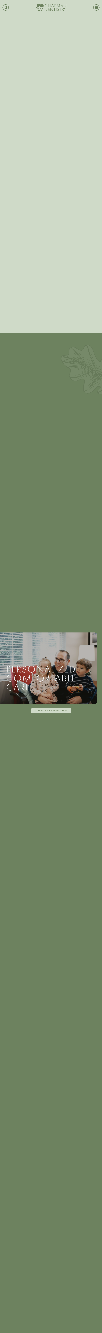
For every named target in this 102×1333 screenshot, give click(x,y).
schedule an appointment (51, 710)
